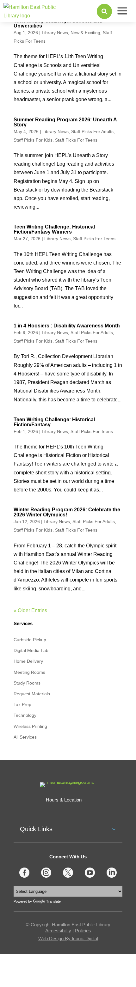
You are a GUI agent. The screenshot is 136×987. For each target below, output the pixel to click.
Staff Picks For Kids (33, 140)
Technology (25, 715)
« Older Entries (30, 610)
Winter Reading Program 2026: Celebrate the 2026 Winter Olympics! (67, 512)
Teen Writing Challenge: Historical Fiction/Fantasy (54, 422)
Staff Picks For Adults (92, 131)
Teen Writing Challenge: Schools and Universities (58, 23)
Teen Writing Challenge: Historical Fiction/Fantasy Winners (54, 229)
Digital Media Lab (31, 650)
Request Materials (32, 693)
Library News (55, 32)
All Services (25, 737)
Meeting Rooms (29, 672)
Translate (53, 901)
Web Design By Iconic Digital (68, 938)
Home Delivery (28, 661)
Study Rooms (27, 682)
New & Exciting (85, 32)
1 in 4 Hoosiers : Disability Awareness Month (67, 325)
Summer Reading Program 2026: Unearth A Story (65, 122)
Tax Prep (22, 704)
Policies (83, 930)
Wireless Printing (30, 726)
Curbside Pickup (30, 639)
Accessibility (58, 930)
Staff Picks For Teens (76, 140)
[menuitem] (104, 11)
